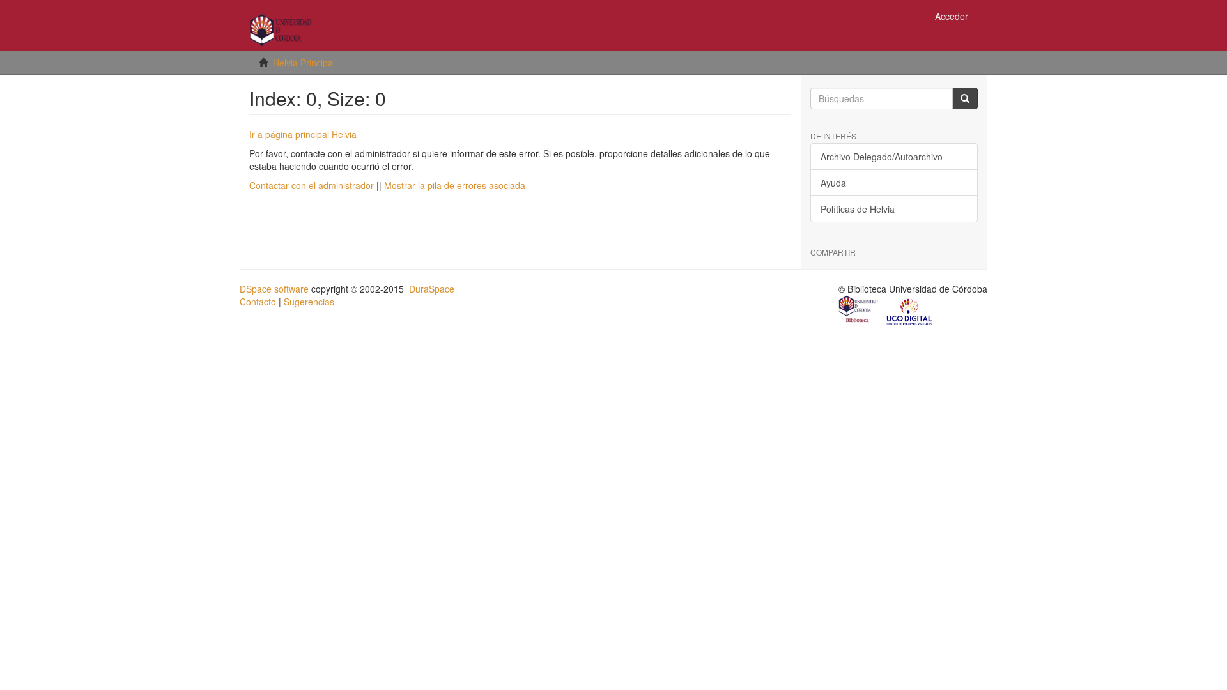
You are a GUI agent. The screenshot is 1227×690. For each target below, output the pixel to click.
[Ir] (965, 98)
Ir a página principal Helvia (303, 134)
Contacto (258, 301)
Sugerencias (309, 301)
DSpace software (274, 288)
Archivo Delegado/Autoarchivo (882, 156)
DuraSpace (431, 288)
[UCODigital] (910, 311)
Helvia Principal (304, 62)
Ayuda (833, 182)
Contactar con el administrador (311, 185)
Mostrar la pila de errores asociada (454, 185)
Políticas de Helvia (858, 209)
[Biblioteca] (858, 311)
